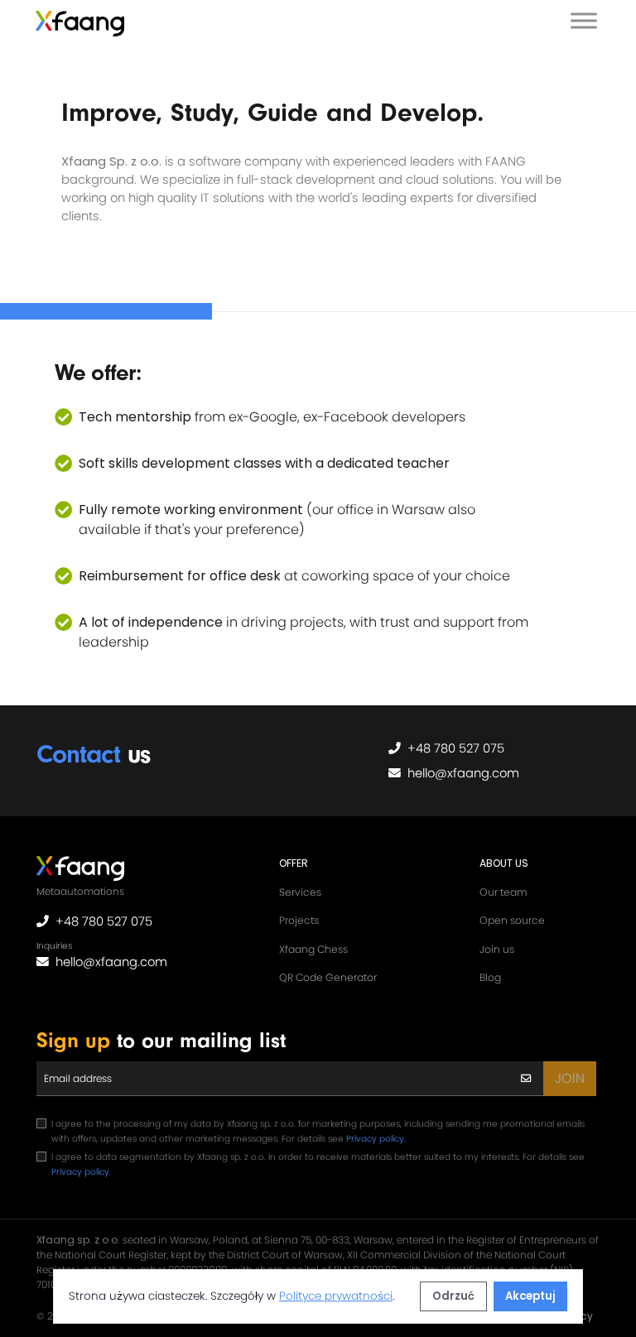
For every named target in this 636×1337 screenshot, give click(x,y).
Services (300, 892)
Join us (496, 949)
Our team (503, 892)
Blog (490, 977)
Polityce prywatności (336, 1296)
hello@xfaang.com (463, 773)
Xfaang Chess (313, 949)
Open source (512, 920)
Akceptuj (530, 1296)
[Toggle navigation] (583, 23)
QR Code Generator (328, 977)
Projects (299, 920)
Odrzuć (453, 1296)
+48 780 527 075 (455, 748)
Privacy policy (375, 1139)
